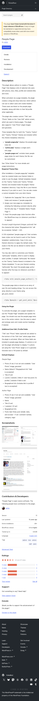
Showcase (24, 624)
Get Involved (25, 640)
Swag (23, 650)
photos (34, 540)
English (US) (33, 536)
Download (6, 47)
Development (8, 69)
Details (6, 55)
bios (29, 540)
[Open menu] (36, 3)
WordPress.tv (7, 650)
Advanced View (7, 549)
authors (25, 540)
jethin (6, 42)
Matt (4, 660)
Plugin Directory (7, 8)
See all (35, 581)
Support (6, 74)
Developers (6, 647)
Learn (4, 640)
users (34, 544)
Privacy (4, 634)
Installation (7, 64)
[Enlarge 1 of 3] (16, 429)
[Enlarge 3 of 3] (34, 450)
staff (30, 544)
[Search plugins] (22, 15)
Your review (6, 581)
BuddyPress (7, 667)
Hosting (4, 631)
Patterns (23, 634)
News (4, 628)
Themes (23, 628)
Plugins (22, 631)
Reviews (7, 59)
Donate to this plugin (9, 613)
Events (22, 644)
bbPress (6, 663)
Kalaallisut (9, 675)
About (4, 624)
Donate (24, 647)
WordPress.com (8, 657)
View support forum (9, 596)
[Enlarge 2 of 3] (34, 429)
